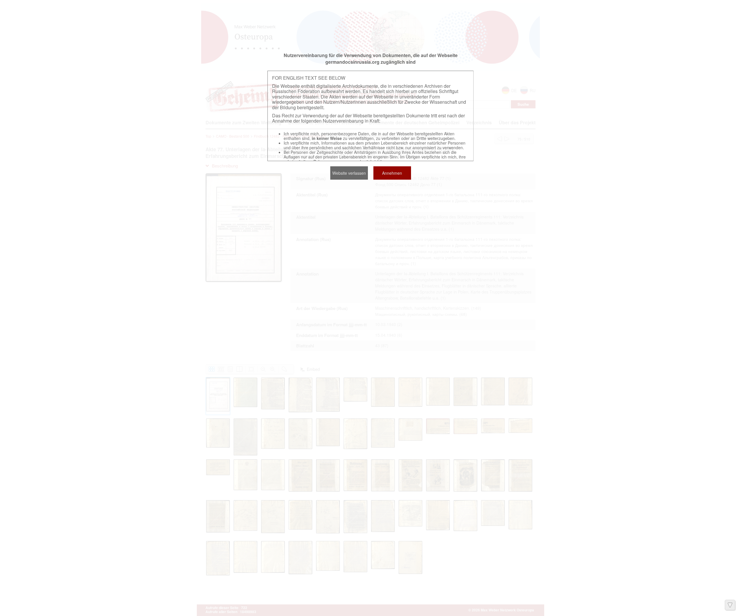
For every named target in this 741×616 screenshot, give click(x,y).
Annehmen (392, 173)
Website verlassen (349, 173)
